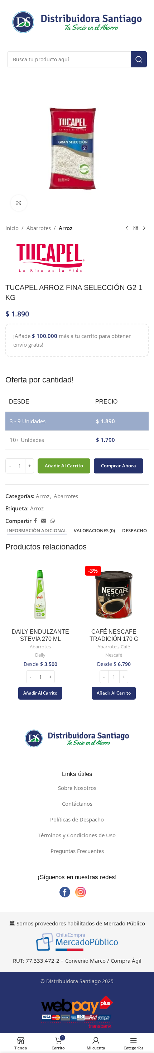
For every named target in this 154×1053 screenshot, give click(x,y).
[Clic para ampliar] (19, 203)
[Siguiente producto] (144, 228)
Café (125, 647)
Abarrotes (39, 228)
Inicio (12, 228)
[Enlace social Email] (43, 521)
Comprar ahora (118, 465)
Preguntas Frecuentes (77, 850)
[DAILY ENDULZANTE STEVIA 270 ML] (40, 594)
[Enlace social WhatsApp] (52, 521)
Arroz (65, 228)
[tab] (37, 531)
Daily (40, 655)
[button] (40, 693)
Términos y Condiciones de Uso (77, 835)
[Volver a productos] (135, 228)
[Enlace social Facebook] (35, 521)
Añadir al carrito (64, 465)
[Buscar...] (139, 59)
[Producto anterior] (127, 228)
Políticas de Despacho (77, 819)
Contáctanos (77, 803)
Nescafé (113, 655)
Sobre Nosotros (77, 787)
